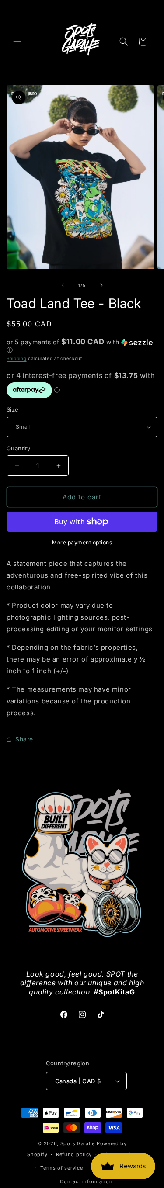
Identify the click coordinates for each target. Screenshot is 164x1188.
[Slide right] (101, 285)
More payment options (82, 542)
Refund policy (74, 1154)
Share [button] (24, 739)
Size (13, 409)
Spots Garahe (77, 1143)
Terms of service (61, 1168)
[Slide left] (63, 285)
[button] (17, 41)
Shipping (17, 358)
